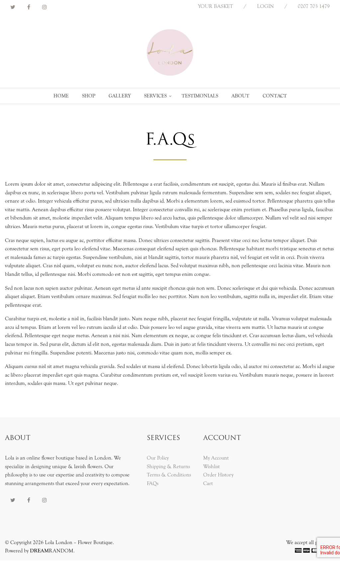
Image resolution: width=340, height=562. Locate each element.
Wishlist (211, 466)
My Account (216, 458)
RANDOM (51, 551)
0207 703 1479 (314, 6)
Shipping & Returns (168, 466)
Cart (208, 483)
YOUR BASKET (215, 6)
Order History (218, 475)
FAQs (152, 483)
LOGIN (265, 6)
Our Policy (158, 458)
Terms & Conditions (169, 475)
